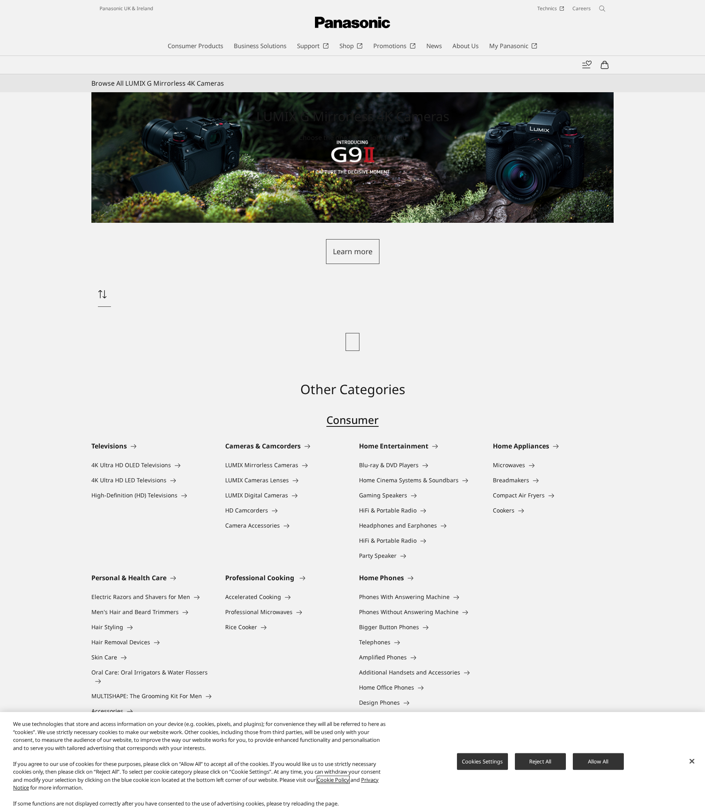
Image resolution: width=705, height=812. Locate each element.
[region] (352, 762)
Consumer (352, 420)
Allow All (598, 761)
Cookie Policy (333, 779)
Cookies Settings (482, 761)
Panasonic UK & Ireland (126, 8)
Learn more (352, 251)
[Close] (692, 761)
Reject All (540, 761)
